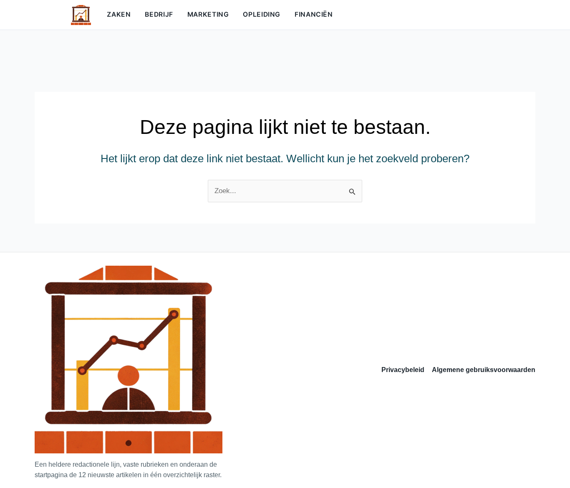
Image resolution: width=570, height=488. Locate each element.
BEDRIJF (159, 14)
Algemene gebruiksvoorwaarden (483, 369)
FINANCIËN (314, 14)
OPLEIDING (261, 14)
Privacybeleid (402, 369)
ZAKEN (119, 14)
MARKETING (208, 14)
